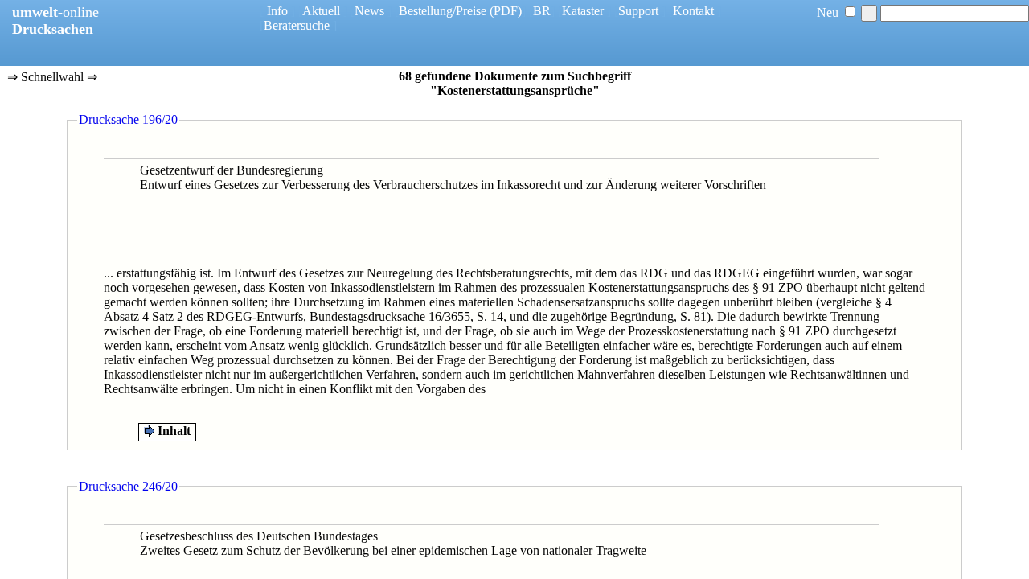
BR (542, 11)
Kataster (583, 11)
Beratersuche (297, 25)
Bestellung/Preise (442, 11)
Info (277, 11)
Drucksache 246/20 (128, 486)
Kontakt (693, 11)
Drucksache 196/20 (128, 119)
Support (638, 11)
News (369, 11)
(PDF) (506, 11)
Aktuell (321, 11)
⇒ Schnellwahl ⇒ (52, 78)
